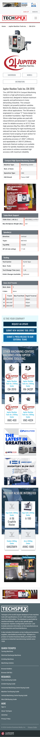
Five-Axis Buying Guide (8, 680)
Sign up (26, 12)
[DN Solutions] (20, 442)
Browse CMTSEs (6, 672)
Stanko (9, 541)
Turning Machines (7, 651)
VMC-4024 (28, 420)
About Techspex (6, 711)
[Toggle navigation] (36, 18)
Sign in (34, 12)
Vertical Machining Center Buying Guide (14, 695)
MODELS (29, 75)
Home (4, 26)
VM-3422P (28, 389)
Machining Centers (7, 663)
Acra (25, 541)
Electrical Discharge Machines (11, 655)
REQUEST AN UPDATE (20, 324)
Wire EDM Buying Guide (9, 699)
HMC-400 (11, 420)
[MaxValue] (20, 568)
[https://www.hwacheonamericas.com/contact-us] (20, 471)
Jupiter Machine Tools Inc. (17, 26)
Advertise (4, 715)
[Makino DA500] (20, 5)
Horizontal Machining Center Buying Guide (15, 688)
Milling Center (14, 384)
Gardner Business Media (17, 637)
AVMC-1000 (28, 547)
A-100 (28, 518)
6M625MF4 (12, 547)
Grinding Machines (7, 659)
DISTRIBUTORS (20, 81)
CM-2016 (12, 389)
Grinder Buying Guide (8, 684)
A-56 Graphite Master (12, 521)
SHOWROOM (12, 75)
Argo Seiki (9, 512)
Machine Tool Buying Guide (10, 691)
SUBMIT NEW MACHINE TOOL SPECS (20, 330)
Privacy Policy (5, 719)
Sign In (3, 707)
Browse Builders (6, 669)
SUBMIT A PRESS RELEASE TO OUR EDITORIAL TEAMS (20, 338)
